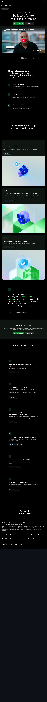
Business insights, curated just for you (18, 482)
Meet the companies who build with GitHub (20, 460)
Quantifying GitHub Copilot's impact (12, 146)
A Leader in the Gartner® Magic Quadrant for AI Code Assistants (20, 193)
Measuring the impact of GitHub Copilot (19, 387)
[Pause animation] (38, 58)
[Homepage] (23, 2)
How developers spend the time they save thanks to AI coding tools (18, 413)
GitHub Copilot (8, 5)
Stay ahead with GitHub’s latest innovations (20, 364)
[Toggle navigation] (2, 2)
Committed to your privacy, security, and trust (15, 241)
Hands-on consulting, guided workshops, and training (22, 437)
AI (1, 5)
